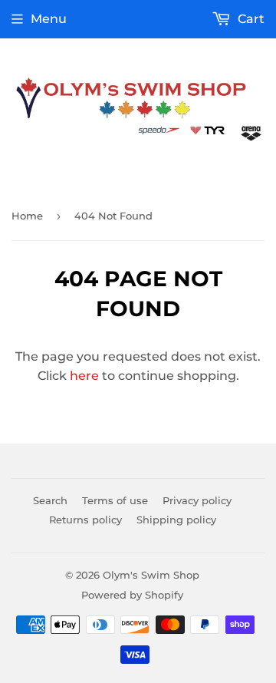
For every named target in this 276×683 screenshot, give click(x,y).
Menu (49, 19)
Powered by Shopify (132, 595)
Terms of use (115, 500)
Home (27, 216)
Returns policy (85, 519)
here (84, 375)
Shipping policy (176, 519)
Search (50, 500)
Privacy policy (197, 500)
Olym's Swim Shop (151, 575)
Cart (249, 19)
